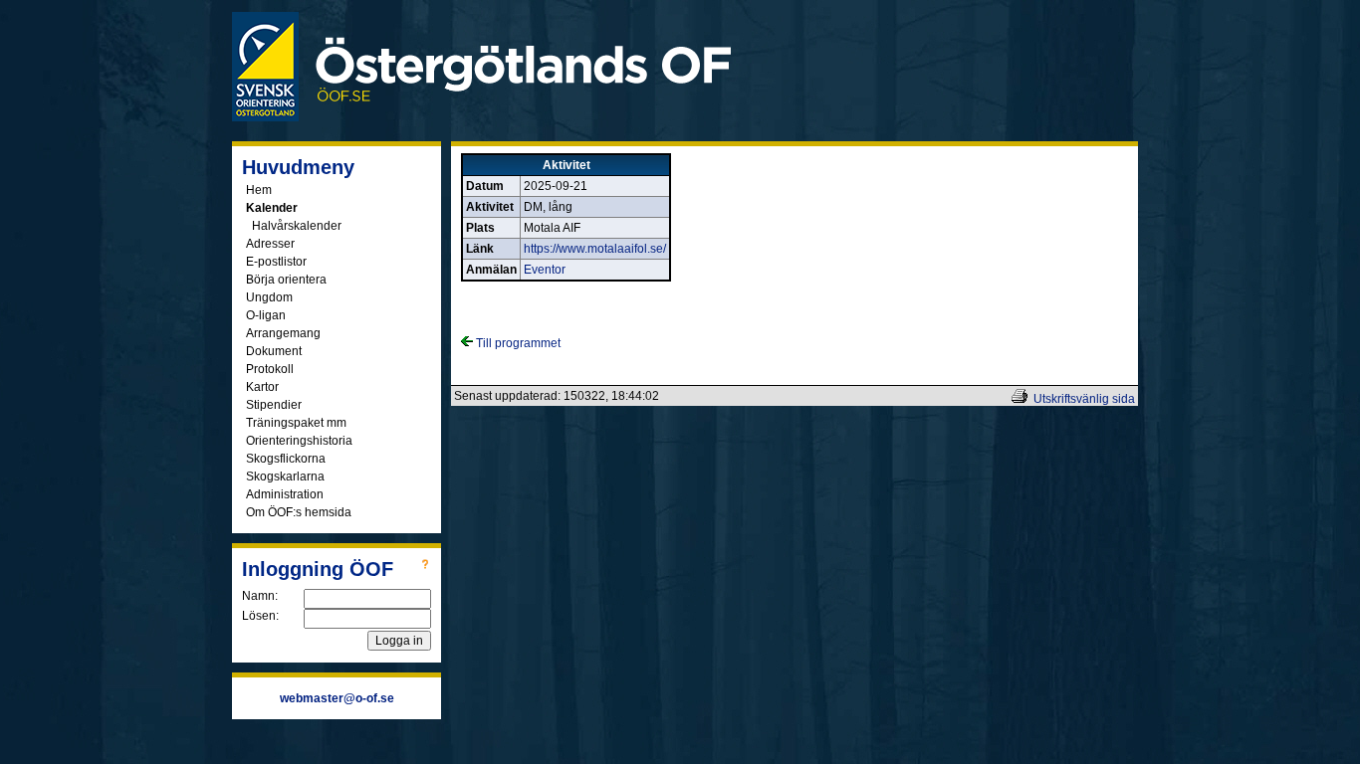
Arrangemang (283, 333)
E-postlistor (276, 262)
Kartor (262, 387)
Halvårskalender (296, 226)
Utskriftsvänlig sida (1084, 399)
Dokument (274, 351)
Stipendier (274, 405)
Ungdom (269, 297)
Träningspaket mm (296, 423)
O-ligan (266, 315)
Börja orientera (286, 279)
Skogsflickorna (286, 459)
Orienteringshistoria (299, 441)
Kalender (272, 208)
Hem (259, 190)
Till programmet (517, 343)
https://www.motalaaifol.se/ (595, 249)
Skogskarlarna (285, 476)
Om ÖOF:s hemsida (298, 512)
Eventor (545, 270)
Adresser (270, 244)
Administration (285, 494)
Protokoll (270, 369)
